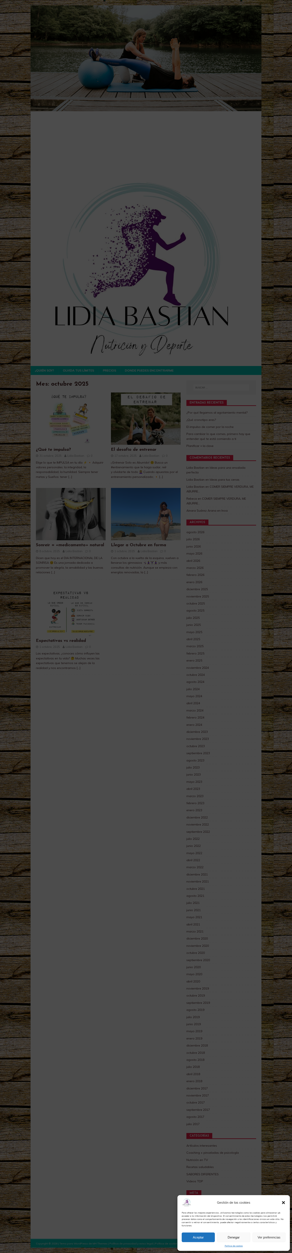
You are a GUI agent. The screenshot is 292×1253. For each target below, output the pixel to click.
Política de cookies (234, 1245)
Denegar (234, 1237)
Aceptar (198, 1237)
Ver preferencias (269, 1237)
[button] (283, 1202)
